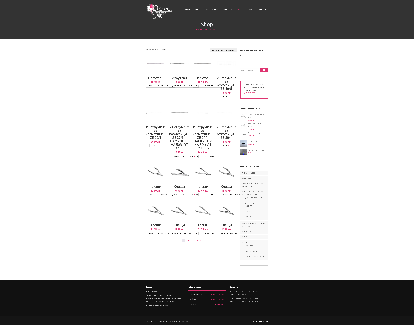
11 (200, 241)
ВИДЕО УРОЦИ (228, 10)
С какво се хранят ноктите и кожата (159, 295)
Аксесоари (246, 178)
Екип (196, 10)
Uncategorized (248, 173)
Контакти (262, 10)
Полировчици (251, 251)
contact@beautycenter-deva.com (247, 298)
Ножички (248, 216)
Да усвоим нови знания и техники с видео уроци (163, 298)
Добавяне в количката (159, 86)
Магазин (241, 10)
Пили (244, 237)
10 (197, 241)
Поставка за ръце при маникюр (157, 305)
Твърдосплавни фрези (254, 256)
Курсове (215, 10)
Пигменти (246, 232)
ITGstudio (184, 321)
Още (225, 97)
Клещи (247, 211)
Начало (187, 10)
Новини (252, 10)
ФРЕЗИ (244, 242)
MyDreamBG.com (249, 93)
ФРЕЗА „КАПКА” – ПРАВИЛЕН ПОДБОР (160, 302)
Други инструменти (253, 198)
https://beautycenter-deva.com (247, 301)
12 (203, 241)
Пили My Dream (151, 292)
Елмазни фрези (251, 246)
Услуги (205, 10)
